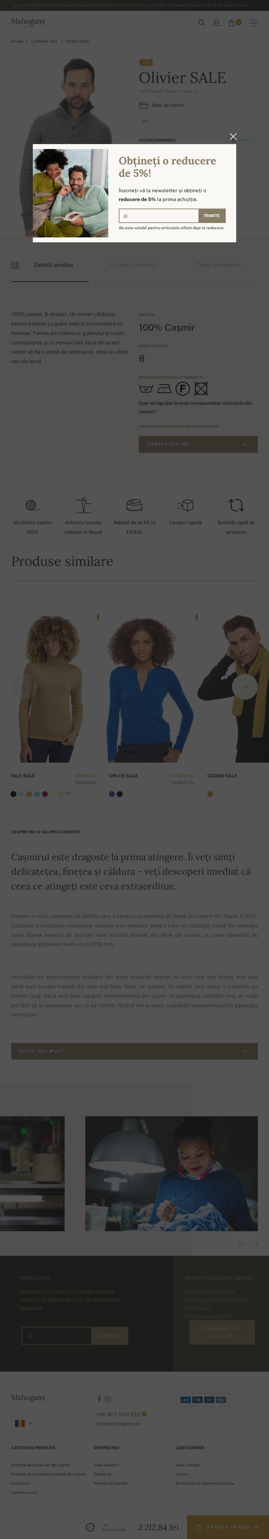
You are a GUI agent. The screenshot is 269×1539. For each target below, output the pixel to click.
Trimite (212, 215)
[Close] (231, 136)
